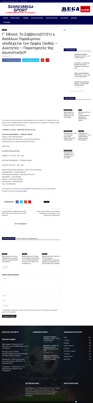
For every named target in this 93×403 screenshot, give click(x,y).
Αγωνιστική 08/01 (21, 191)
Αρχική (5, 18)
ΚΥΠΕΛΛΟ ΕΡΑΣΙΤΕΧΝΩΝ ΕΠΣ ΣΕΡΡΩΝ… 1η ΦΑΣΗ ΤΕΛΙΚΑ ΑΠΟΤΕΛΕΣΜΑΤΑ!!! (81, 83)
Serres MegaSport (21, 224)
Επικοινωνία (24, 1)
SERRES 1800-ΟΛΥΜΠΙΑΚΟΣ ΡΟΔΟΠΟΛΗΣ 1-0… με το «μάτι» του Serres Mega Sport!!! (82, 75)
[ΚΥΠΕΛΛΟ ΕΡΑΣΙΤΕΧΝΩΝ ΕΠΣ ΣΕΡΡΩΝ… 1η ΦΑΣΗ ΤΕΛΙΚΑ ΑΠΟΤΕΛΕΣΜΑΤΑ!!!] (68, 84)
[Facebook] (89, 1)
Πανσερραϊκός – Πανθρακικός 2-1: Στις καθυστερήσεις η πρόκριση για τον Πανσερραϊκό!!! (84, 137)
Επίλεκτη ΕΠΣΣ (68, 356)
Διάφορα (74, 18)
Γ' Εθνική (10, 27)
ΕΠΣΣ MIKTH (64, 18)
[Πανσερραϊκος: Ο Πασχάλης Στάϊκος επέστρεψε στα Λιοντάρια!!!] (70, 147)
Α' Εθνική (66, 348)
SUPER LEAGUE (15, 18)
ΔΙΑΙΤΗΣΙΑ (67, 359)
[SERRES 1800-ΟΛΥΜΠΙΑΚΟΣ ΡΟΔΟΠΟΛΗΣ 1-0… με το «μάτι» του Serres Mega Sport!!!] (68, 75)
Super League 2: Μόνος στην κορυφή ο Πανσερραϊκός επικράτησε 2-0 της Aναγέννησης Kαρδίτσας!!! (48, 213)
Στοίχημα (6, 22)
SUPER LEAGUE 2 (68, 110)
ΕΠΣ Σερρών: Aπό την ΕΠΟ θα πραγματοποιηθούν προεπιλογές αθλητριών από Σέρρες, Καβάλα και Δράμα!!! (15, 353)
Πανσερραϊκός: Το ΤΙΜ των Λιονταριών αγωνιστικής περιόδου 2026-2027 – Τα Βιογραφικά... (70, 137)
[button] (89, 20)
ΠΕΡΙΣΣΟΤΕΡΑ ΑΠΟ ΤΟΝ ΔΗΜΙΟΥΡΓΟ (27, 238)
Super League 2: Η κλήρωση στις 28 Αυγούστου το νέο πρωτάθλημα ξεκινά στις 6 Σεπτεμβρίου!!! (15, 346)
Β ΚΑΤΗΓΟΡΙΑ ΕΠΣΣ (52, 18)
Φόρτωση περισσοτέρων (76, 91)
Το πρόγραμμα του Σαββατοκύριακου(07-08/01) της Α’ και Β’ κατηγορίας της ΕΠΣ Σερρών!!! (14, 213)
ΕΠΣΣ (80, 110)
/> (74, 402)
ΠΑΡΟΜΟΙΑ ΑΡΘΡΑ (8, 238)
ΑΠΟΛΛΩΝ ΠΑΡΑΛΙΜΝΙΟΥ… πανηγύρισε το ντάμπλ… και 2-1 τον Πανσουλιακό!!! (82, 56)
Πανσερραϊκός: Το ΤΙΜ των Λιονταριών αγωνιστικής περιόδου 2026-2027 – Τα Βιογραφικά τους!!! (13, 361)
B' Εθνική (66, 354)
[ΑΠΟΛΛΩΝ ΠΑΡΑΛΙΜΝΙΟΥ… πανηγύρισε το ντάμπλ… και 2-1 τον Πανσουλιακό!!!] (68, 57)
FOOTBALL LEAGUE (70, 351)
